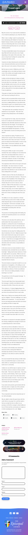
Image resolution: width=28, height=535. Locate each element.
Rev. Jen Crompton (15, 15)
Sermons (10, 5)
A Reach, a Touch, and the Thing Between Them (14, 443)
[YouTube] (14, 513)
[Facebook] (10, 513)
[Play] (3, 23)
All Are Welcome (18, 427)
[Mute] (20, 23)
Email (3, 486)
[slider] (23, 22)
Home (7, 5)
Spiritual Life (12, 17)
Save (18, 28)
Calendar (16, 517)
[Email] (17, 513)
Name (3, 481)
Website (3, 492)
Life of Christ (15, 5)
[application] (14, 22)
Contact (20, 517)
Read (11, 28)
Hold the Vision (5, 433)
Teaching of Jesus (20, 17)
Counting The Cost (13, 449)
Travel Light (20, 5)
